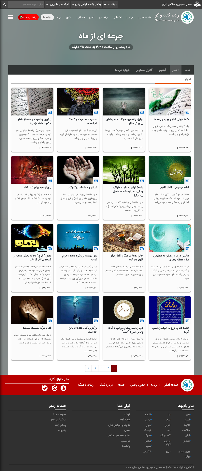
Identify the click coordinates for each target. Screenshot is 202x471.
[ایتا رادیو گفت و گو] (54, 389)
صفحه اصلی (145, 17)
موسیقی (125, 441)
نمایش (186, 441)
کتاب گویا (125, 420)
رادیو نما (62, 430)
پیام (168, 420)
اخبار (176, 70)
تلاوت (187, 425)
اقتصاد (148, 414)
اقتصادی (117, 17)
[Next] (95, 368)
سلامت (186, 430)
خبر (188, 414)
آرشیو (162, 70)
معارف (148, 435)
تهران (167, 425)
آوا (169, 414)
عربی (148, 446)
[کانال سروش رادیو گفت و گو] (63, 389)
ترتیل (148, 420)
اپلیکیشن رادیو (58, 420)
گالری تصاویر (144, 70)
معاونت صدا (59, 414)
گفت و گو (165, 435)
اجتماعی (103, 17)
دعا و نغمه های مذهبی (118, 435)
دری (168, 451)
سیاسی (130, 17)
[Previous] (88, 368)
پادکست (126, 446)
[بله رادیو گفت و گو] (44, 389)
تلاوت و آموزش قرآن (119, 425)
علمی (92, 17)
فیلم (59, 17)
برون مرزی (184, 451)
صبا (168, 430)
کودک (127, 414)
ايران (187, 420)
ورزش (148, 441)
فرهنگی (81, 17)
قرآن (187, 435)
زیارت (187, 456)
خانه (188, 70)
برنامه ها (47, 17)
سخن (127, 430)
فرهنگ (147, 430)
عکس (69, 17)
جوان (148, 425)
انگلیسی (147, 451)
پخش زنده (31, 17)
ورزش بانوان (167, 443)
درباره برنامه (122, 70)
